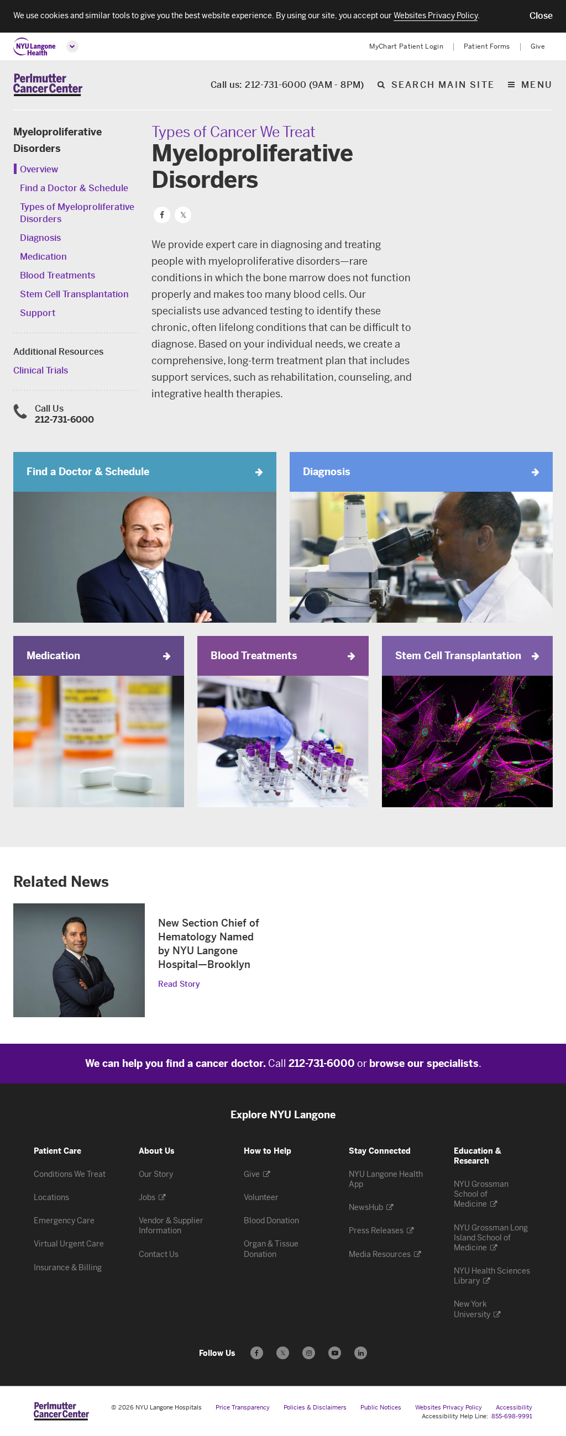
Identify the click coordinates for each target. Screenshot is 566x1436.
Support (37, 313)
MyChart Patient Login (406, 46)
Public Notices (380, 1407)
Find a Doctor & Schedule (74, 188)
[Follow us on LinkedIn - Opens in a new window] (360, 1352)
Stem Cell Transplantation (74, 294)
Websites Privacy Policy (448, 1407)
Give (538, 46)
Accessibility (514, 1407)
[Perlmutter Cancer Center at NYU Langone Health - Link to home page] (61, 1411)
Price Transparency (243, 1407)
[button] (541, 16)
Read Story (179, 984)
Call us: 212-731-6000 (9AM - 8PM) (287, 85)
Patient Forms (487, 46)
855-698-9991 (511, 1416)
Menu (537, 85)
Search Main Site (443, 85)
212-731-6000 (64, 419)
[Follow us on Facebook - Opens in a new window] (256, 1352)
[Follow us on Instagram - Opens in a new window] (308, 1352)
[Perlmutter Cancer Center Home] (47, 84)
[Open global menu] (72, 46)
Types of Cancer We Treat (233, 132)
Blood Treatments (57, 275)
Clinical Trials (40, 370)
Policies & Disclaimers (315, 1407)
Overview (39, 169)
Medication (43, 256)
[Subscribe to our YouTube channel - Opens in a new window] (334, 1352)
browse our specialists (424, 1064)
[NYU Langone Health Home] (34, 47)
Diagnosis (40, 238)
